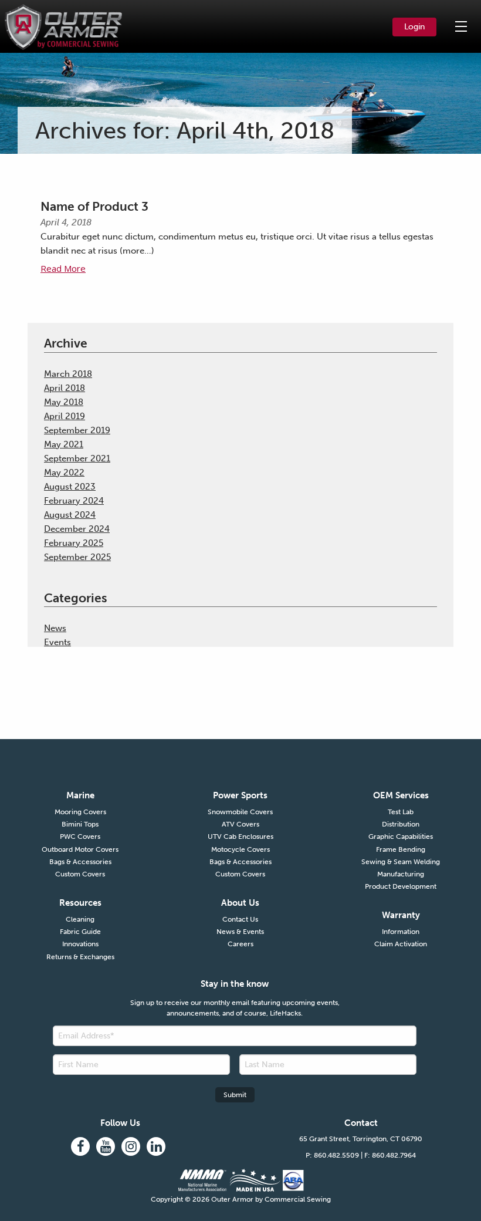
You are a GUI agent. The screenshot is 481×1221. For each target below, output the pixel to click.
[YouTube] (105, 1146)
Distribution (400, 824)
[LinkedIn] (156, 1146)
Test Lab (401, 812)
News (55, 628)
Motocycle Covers (240, 849)
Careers (240, 944)
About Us (240, 903)
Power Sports (240, 795)
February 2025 (73, 543)
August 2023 (70, 486)
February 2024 (74, 500)
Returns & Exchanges (80, 957)
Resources (80, 903)
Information (400, 931)
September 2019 (77, 430)
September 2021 (77, 458)
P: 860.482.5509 (332, 1155)
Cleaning (80, 919)
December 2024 (77, 529)
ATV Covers (240, 824)
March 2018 (68, 374)
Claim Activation (400, 944)
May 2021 (63, 444)
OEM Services (401, 795)
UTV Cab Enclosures (240, 836)
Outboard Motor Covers (80, 849)
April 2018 (64, 388)
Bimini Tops (80, 824)
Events (57, 642)
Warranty (401, 915)
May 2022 (64, 472)
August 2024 (70, 515)
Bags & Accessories (80, 862)
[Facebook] (80, 1146)
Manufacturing (400, 874)
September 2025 (77, 557)
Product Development (400, 886)
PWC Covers (80, 836)
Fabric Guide (80, 931)
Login (414, 27)
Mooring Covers (80, 812)
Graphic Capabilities (400, 836)
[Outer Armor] (63, 26)
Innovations (80, 944)
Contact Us (240, 919)
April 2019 (64, 416)
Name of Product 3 (94, 206)
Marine (80, 795)
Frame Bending (400, 849)
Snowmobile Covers (240, 812)
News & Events (240, 931)
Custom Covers (80, 874)
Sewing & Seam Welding (400, 862)
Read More (63, 268)
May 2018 (63, 402)
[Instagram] (130, 1146)
